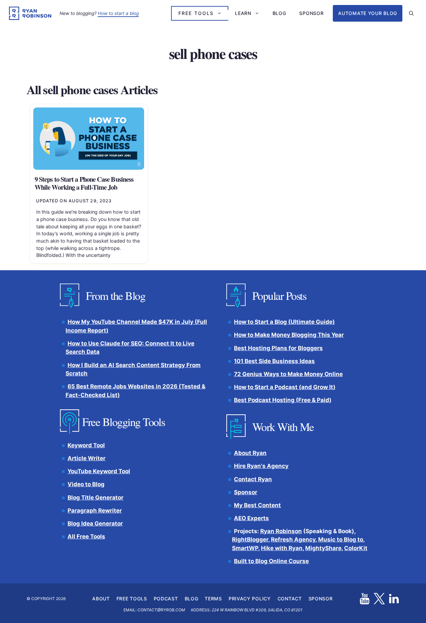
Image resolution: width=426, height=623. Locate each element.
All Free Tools (86, 536)
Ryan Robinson (281, 531)
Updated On (74, 200)
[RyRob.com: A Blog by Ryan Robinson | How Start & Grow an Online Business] (30, 13)
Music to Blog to (340, 539)
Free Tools (196, 13)
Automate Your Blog (367, 13)
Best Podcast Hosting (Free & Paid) (282, 400)
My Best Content (257, 505)
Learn (243, 13)
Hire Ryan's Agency (261, 466)
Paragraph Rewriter (95, 510)
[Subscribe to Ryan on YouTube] (364, 598)
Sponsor (311, 13)
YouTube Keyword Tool (99, 471)
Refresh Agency (293, 539)
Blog (279, 13)
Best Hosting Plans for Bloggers (278, 348)
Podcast (166, 598)
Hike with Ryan (282, 548)
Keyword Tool (86, 445)
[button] (411, 13)
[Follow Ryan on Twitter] (379, 598)
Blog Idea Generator (95, 523)
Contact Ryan (253, 479)
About (101, 598)
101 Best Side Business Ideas (274, 361)
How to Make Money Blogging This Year (289, 335)
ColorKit (355, 548)
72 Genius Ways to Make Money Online (288, 374)
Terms (213, 598)
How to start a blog (118, 13)
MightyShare (323, 548)
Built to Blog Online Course (271, 561)
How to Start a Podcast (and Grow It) (284, 387)
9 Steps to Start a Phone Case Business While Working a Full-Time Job (84, 183)
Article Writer (87, 458)
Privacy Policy (250, 598)
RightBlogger (250, 539)
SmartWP (245, 548)
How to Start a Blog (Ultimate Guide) (284, 322)
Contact (290, 598)
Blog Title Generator (95, 497)
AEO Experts (251, 518)
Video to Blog (86, 484)
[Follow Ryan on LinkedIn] (394, 598)
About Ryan (250, 453)
